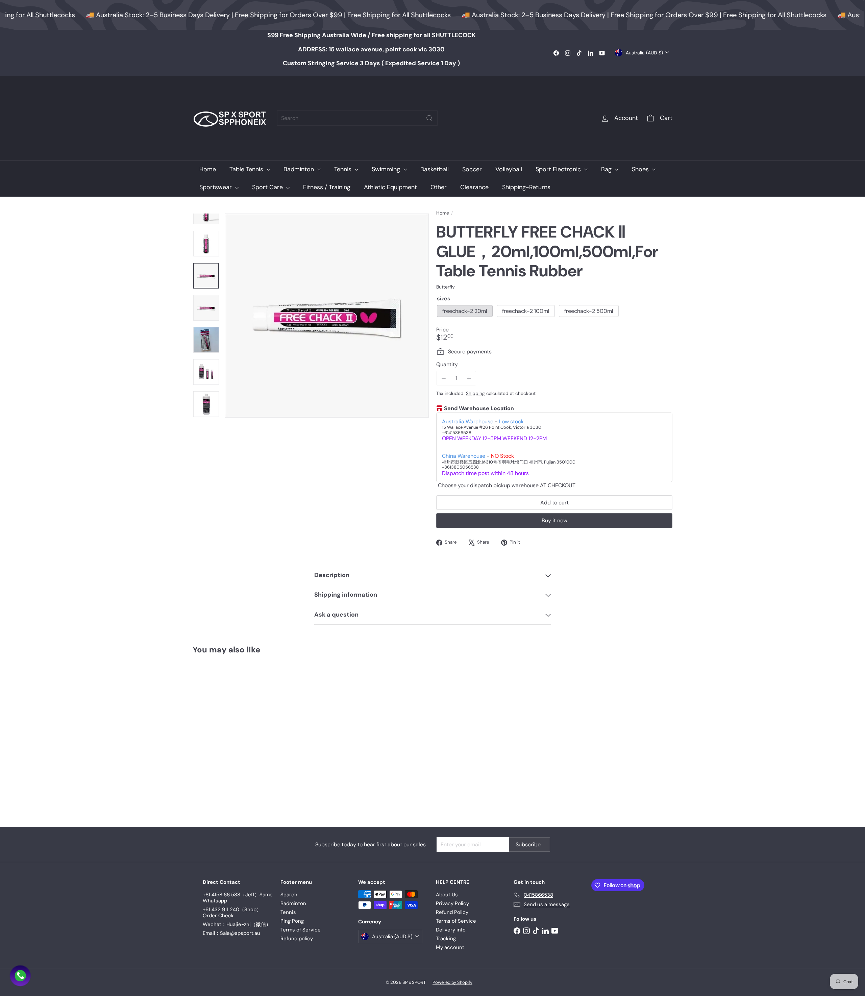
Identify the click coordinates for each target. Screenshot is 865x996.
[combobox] (357, 118)
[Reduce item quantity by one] (443, 378)
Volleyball (508, 169)
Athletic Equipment (390, 187)
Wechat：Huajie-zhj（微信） (237, 924)
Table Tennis (247, 169)
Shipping (475, 393)
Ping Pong (292, 921)
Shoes (641, 169)
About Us (447, 894)
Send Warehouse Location (479, 408)
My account (450, 947)
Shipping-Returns (526, 187)
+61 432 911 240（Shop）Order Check (232, 912)
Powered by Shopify (452, 982)
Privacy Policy (452, 903)
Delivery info (451, 929)
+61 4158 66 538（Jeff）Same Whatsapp (238, 897)
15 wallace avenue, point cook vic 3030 (371, 49)
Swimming (387, 169)
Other (438, 187)
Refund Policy (452, 912)
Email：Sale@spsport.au (231, 933)
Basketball (434, 169)
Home (207, 169)
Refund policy (296, 938)
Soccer (472, 169)
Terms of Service (300, 929)
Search (288, 894)
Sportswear (216, 187)
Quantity (447, 364)
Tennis (343, 169)
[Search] (429, 118)
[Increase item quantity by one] (469, 378)
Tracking (446, 938)
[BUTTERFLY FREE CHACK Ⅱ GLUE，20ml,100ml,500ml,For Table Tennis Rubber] (230, 735)
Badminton (299, 169)
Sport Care (268, 187)
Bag (607, 169)
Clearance (474, 187)
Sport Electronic (559, 169)
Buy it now (554, 520)
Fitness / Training (326, 187)
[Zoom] (326, 315)
